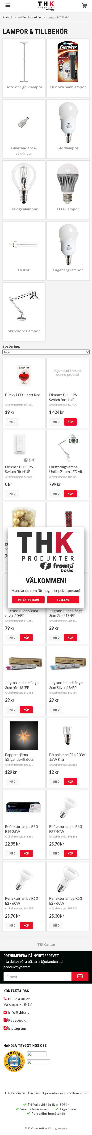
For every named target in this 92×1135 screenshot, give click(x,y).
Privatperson (28, 600)
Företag (63, 600)
